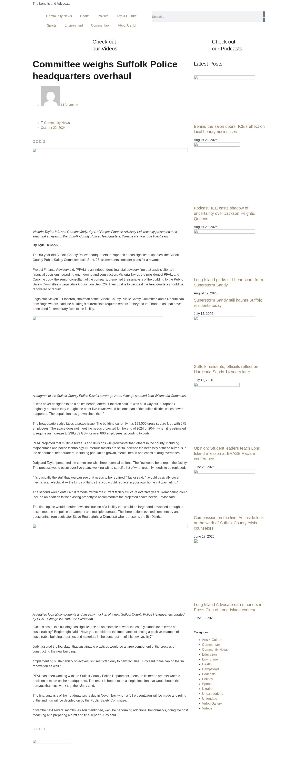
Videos (207, 708)
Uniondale (209, 698)
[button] (34, 141)
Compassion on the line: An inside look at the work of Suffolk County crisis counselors (229, 522)
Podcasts (209, 674)
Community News (59, 16)
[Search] (264, 16)
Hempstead (210, 669)
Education (209, 654)
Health (85, 16)
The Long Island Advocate (51, 3)
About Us (124, 25)
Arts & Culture (127, 16)
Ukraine (207, 688)
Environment (73, 25)
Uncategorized (212, 693)
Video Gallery (212, 703)
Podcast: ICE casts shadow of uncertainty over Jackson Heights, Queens (224, 213)
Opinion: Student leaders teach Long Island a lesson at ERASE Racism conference (227, 453)
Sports (51, 25)
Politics (103, 16)
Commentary (100, 25)
